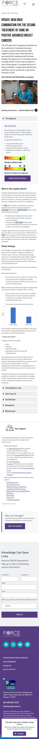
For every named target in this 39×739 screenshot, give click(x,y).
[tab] (19, 118)
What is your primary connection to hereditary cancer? (19, 601)
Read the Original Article (9, 110)
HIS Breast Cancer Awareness (16, 487)
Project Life (10, 497)
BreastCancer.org (12, 482)
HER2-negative (22, 210)
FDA (5, 205)
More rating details (17, 178)
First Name (5, 575)
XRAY (8, 13)
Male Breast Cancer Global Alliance (18, 491)
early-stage (19, 222)
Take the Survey (15, 526)
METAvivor (10, 493)
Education (3, 13)
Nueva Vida (10, 495)
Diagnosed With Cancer (22, 455)
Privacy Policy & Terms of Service (15, 658)
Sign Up (19, 615)
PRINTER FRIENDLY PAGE (26, 110)
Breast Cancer (14, 13)
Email (3, 591)
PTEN (3, 235)
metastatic (5, 210)
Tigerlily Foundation (13, 500)
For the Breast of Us (13, 484)
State (3, 583)
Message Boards (14, 448)
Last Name (25, 575)
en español (29, 77)
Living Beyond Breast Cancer (16, 489)
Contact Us (7, 665)
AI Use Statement (9, 661)
